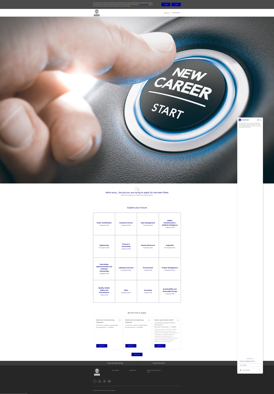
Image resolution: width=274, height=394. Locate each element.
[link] (166, 13)
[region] (250, 244)
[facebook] (94, 381)
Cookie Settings (143, 4)
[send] (260, 370)
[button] (137, 354)
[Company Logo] (96, 13)
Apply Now (103, 345)
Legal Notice (132, 370)
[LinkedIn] (99, 381)
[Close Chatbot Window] (261, 120)
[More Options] (240, 370)
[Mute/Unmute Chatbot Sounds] (258, 120)
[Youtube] (104, 381)
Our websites (115, 370)
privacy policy (246, 125)
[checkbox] (120, 320)
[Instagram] (109, 381)
